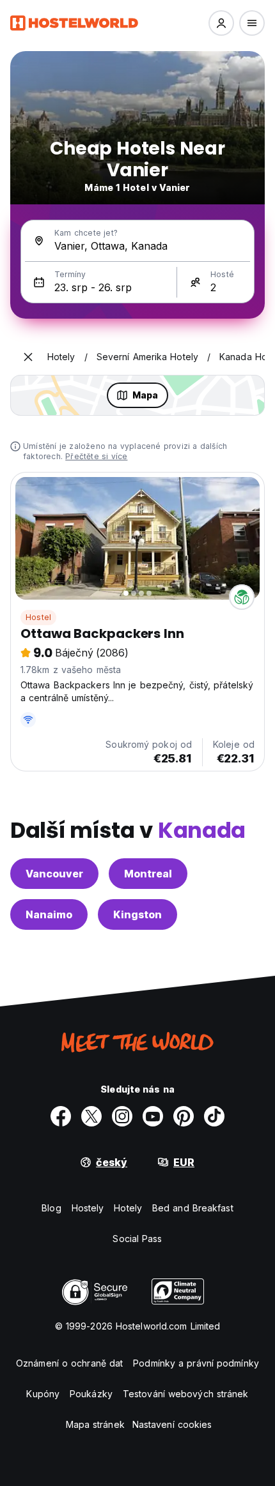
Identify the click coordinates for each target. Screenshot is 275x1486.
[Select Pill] (221, 23)
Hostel (38, 617)
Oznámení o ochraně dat (69, 1363)
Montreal (148, 873)
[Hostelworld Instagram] (122, 1116)
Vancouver (54, 873)
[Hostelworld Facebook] (61, 1116)
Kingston (137, 914)
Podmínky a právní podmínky (196, 1363)
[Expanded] (28, 357)
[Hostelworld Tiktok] (214, 1116)
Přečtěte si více (96, 456)
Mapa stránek (95, 1424)
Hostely (88, 1207)
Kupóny (42, 1393)
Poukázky (91, 1393)
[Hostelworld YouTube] (153, 1116)
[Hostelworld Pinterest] (183, 1116)
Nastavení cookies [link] (172, 1424)
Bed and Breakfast (192, 1207)
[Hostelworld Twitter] (91, 1116)
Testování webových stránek (186, 1393)
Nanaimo (49, 914)
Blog (51, 1207)
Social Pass (137, 1238)
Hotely (128, 1207)
